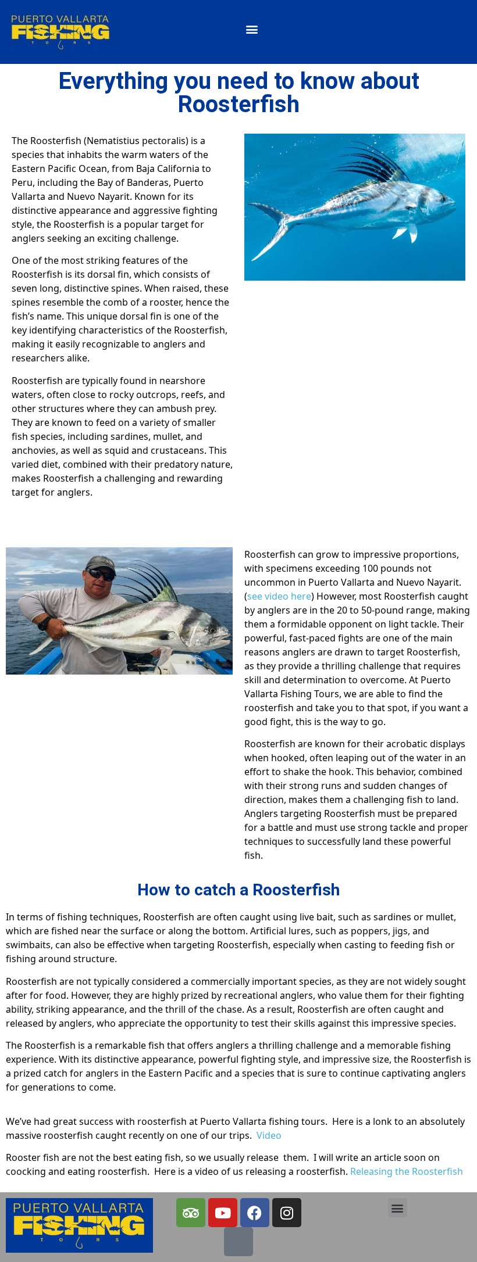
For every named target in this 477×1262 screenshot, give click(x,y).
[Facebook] (254, 1212)
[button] (252, 29)
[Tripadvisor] (190, 1212)
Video (270, 1135)
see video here (279, 596)
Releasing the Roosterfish (406, 1171)
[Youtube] (222, 1212)
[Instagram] (286, 1212)
